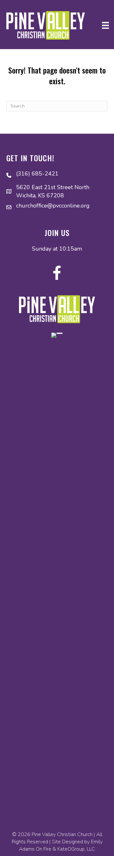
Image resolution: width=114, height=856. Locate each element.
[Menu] (105, 25)
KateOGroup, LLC (76, 849)
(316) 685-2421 (37, 173)
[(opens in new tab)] (57, 570)
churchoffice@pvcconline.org (53, 205)
